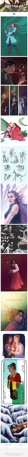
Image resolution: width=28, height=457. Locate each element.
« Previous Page (7, 444)
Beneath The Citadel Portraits (14, 71)
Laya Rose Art (11, 453)
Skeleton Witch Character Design (14, 164)
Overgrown (14, 311)
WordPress (19, 455)
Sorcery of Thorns (14, 36)
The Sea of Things (14, 424)
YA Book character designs (14, 272)
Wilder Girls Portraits (14, 100)
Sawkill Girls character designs (14, 239)
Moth (14, 203)
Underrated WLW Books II (14, 345)
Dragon (14, 131)
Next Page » (21, 444)
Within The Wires (14, 381)
